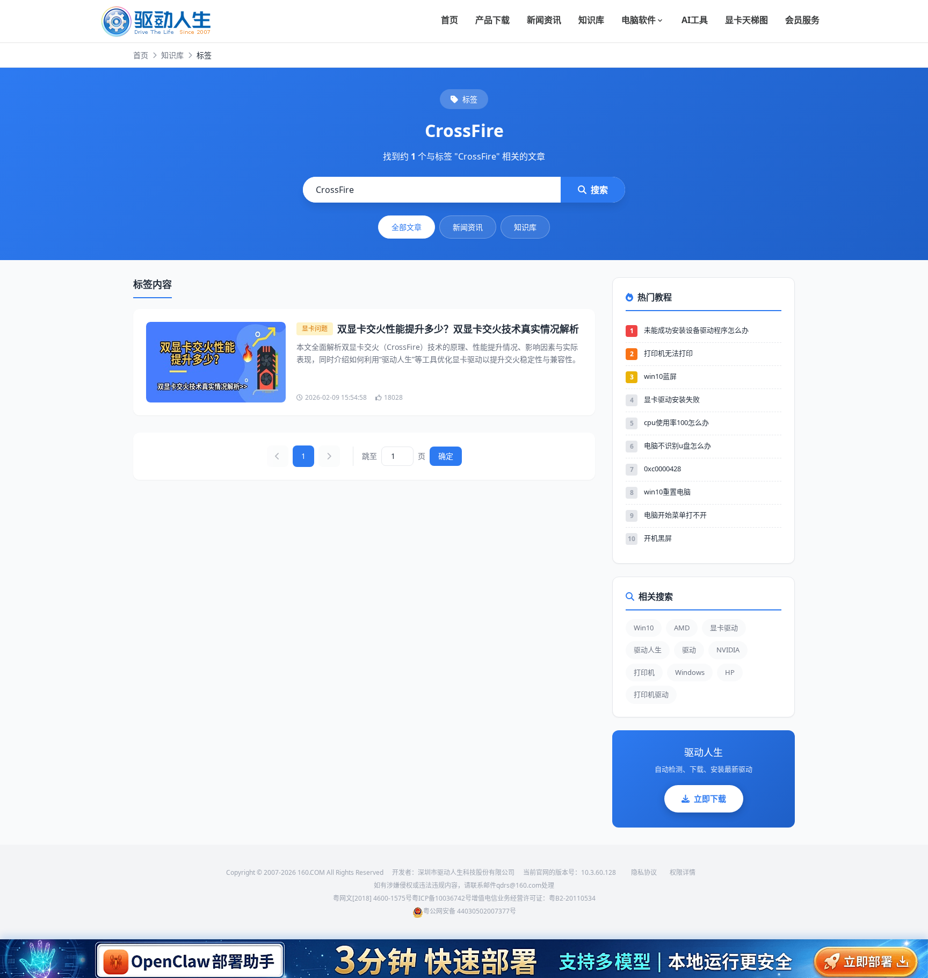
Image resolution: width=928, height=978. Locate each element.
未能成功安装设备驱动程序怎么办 (696, 330)
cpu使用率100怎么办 (676, 422)
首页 (449, 20)
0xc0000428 (662, 468)
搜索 (599, 190)
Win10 (644, 627)
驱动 (689, 650)
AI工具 (695, 20)
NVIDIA (728, 650)
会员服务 (802, 20)
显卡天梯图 (746, 20)
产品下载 (492, 20)
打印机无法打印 (668, 353)
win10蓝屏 (660, 376)
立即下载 (710, 798)
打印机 (644, 672)
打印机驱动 (651, 694)
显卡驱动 (724, 627)
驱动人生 (648, 650)
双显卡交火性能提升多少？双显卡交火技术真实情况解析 (458, 328)
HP (730, 672)
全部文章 (407, 227)
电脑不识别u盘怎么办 (677, 445)
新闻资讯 (544, 20)
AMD (682, 627)
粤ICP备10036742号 (442, 898)
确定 (445, 456)
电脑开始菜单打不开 (675, 515)
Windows (690, 672)
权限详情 (682, 872)
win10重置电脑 (667, 492)
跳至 (369, 456)
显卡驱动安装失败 (672, 399)
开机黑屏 (658, 538)
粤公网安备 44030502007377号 (469, 911)
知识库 (591, 20)
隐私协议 (644, 872)
